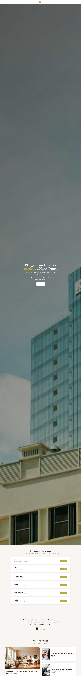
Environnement (51, 1)
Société (56, 1)
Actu (24, 1)
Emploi (44, 1)
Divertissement (34, 1)
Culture (27, 1)
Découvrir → (40, 284)
